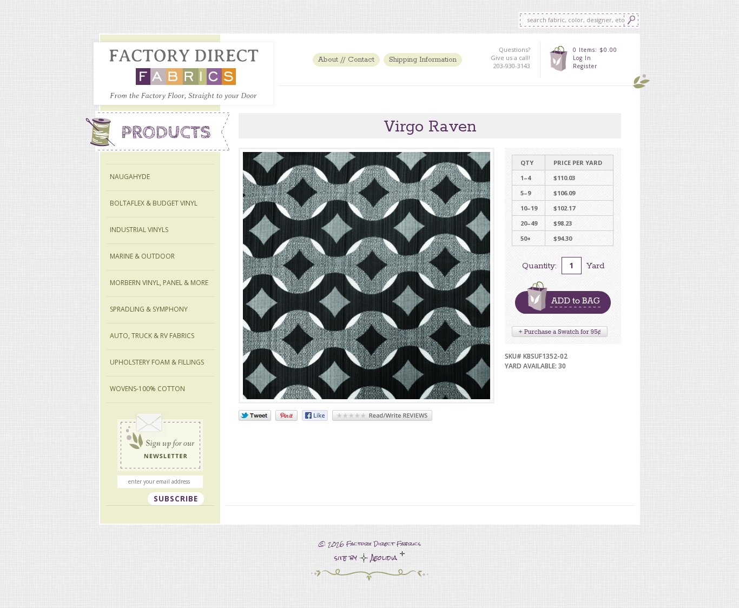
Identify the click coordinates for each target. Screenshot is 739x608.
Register (585, 66)
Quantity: (539, 266)
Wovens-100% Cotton (147, 388)
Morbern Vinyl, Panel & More (159, 282)
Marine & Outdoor (142, 256)
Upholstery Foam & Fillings (157, 362)
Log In (582, 58)
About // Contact (346, 59)
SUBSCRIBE (176, 499)
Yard (595, 266)
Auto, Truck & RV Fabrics (152, 335)
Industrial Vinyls (139, 229)
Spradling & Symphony (149, 309)
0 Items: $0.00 (595, 50)
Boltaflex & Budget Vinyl (153, 203)
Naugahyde (130, 176)
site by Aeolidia (367, 558)
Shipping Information (423, 59)
